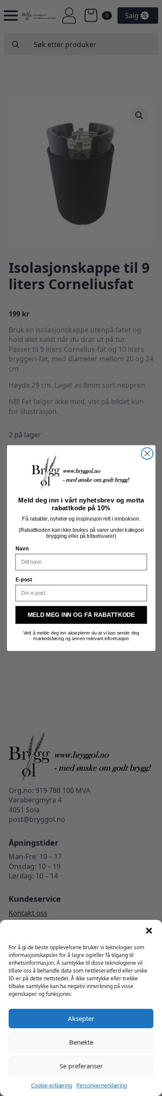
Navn (22, 549)
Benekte (81, 1042)
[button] (149, 930)
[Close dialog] (147, 453)
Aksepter (81, 1018)
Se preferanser (81, 1065)
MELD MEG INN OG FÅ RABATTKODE (81, 615)
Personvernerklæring (101, 1085)
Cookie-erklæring (51, 1085)
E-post (23, 580)
